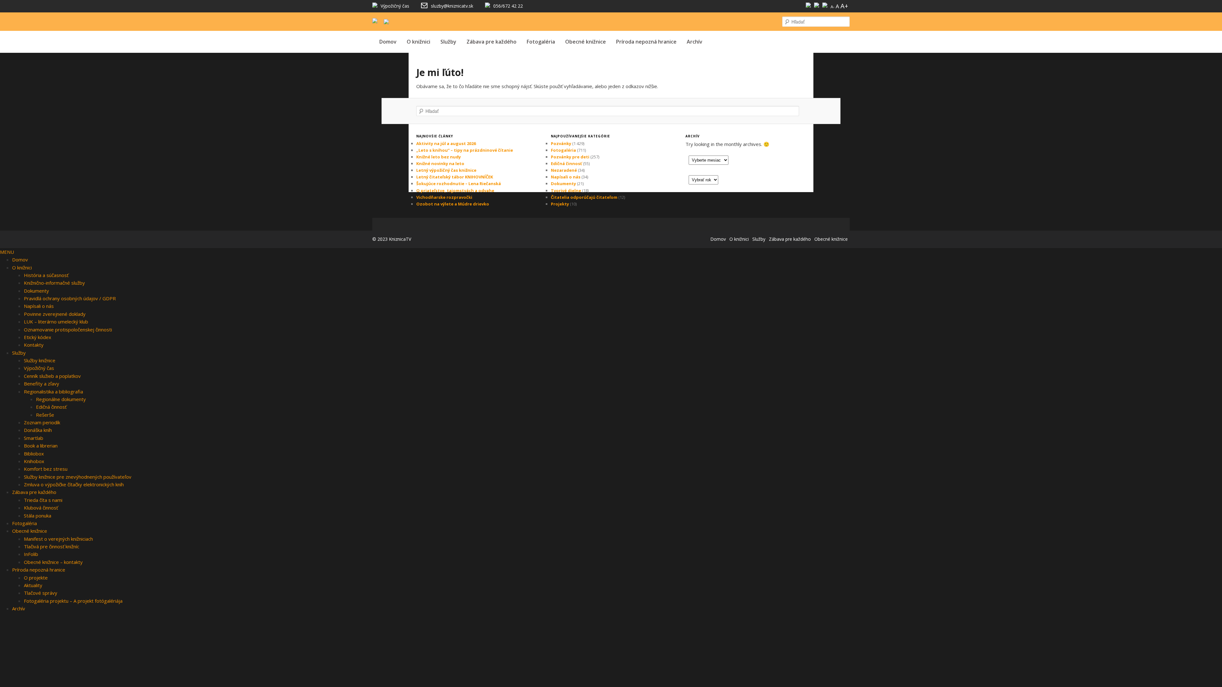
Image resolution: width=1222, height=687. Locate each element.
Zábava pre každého (491, 41)
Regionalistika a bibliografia (53, 391)
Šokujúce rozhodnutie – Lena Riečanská (458, 183)
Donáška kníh (38, 430)
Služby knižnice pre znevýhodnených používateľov (77, 477)
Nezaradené (564, 170)
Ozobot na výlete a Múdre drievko (452, 204)
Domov (388, 41)
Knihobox (34, 461)
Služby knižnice (39, 360)
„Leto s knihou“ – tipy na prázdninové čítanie (464, 150)
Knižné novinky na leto (440, 163)
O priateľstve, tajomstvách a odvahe (455, 190)
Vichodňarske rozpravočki (444, 197)
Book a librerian (41, 445)
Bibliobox (34, 453)
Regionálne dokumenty (61, 399)
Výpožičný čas (39, 368)
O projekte (36, 577)
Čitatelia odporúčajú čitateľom (584, 197)
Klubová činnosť (41, 507)
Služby (448, 41)
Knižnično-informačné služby (54, 283)
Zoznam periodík (42, 422)
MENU (7, 252)
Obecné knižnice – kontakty (53, 562)
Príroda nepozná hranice (646, 41)
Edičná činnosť (566, 163)
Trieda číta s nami (43, 500)
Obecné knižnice (585, 41)
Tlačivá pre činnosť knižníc (51, 546)
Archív (694, 41)
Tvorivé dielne (566, 190)
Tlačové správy (40, 593)
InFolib (31, 554)
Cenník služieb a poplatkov (52, 376)
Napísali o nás (565, 177)
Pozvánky (561, 143)
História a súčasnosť (46, 275)
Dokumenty (563, 183)
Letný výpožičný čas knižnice (446, 170)
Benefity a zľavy (41, 383)
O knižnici (418, 41)
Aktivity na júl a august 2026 (446, 143)
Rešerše (45, 415)
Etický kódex (37, 337)
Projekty (560, 204)
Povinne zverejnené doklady (55, 314)
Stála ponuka (37, 515)
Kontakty (34, 345)
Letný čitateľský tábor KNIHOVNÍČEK (454, 177)
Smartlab (33, 438)
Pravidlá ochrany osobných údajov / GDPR (70, 298)
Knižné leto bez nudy (438, 157)
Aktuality (33, 585)
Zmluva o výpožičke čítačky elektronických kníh (74, 484)
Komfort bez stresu (45, 469)
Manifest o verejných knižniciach (58, 539)
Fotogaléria (541, 41)
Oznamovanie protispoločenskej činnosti (68, 329)
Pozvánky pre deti (570, 157)
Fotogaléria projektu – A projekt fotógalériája (73, 601)
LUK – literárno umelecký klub (56, 321)
